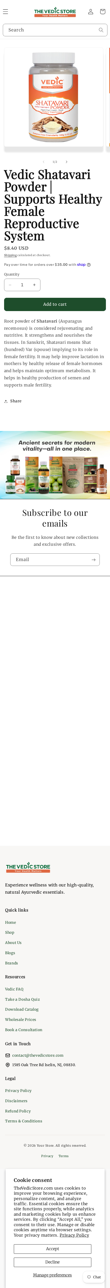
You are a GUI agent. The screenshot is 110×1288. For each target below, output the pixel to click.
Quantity (11, 274)
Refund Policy (18, 1111)
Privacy (47, 1156)
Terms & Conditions (23, 1121)
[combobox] (55, 30)
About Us (13, 942)
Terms (64, 1156)
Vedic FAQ (14, 989)
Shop (10, 932)
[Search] (101, 30)
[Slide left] (43, 162)
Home (10, 922)
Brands (11, 963)
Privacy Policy (74, 1235)
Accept (52, 1248)
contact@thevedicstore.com (38, 1055)
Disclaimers (16, 1101)
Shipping (10, 255)
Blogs (10, 953)
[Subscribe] (94, 559)
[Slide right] (66, 162)
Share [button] (16, 401)
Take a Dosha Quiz (22, 999)
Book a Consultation (23, 1030)
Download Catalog (22, 1009)
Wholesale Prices (20, 1019)
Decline (52, 1262)
